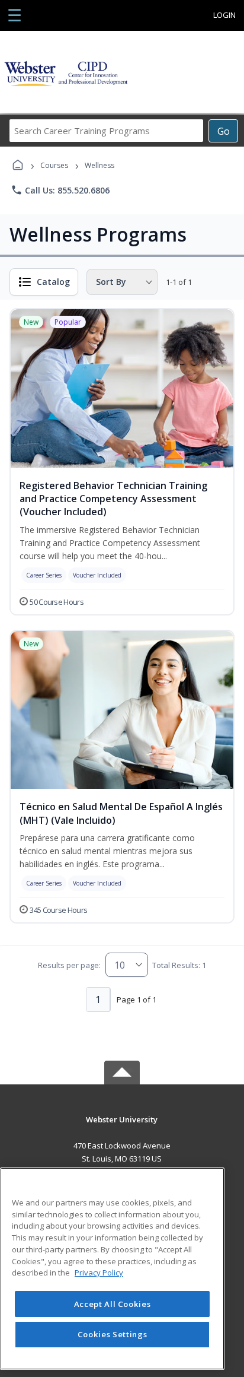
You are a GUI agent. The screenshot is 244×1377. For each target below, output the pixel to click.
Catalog (53, 281)
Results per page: (69, 965)
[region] (112, 1268)
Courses (54, 165)
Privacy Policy (99, 1272)
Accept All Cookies (112, 1304)
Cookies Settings (112, 1334)
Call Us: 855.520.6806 (60, 190)
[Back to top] (122, 1128)
